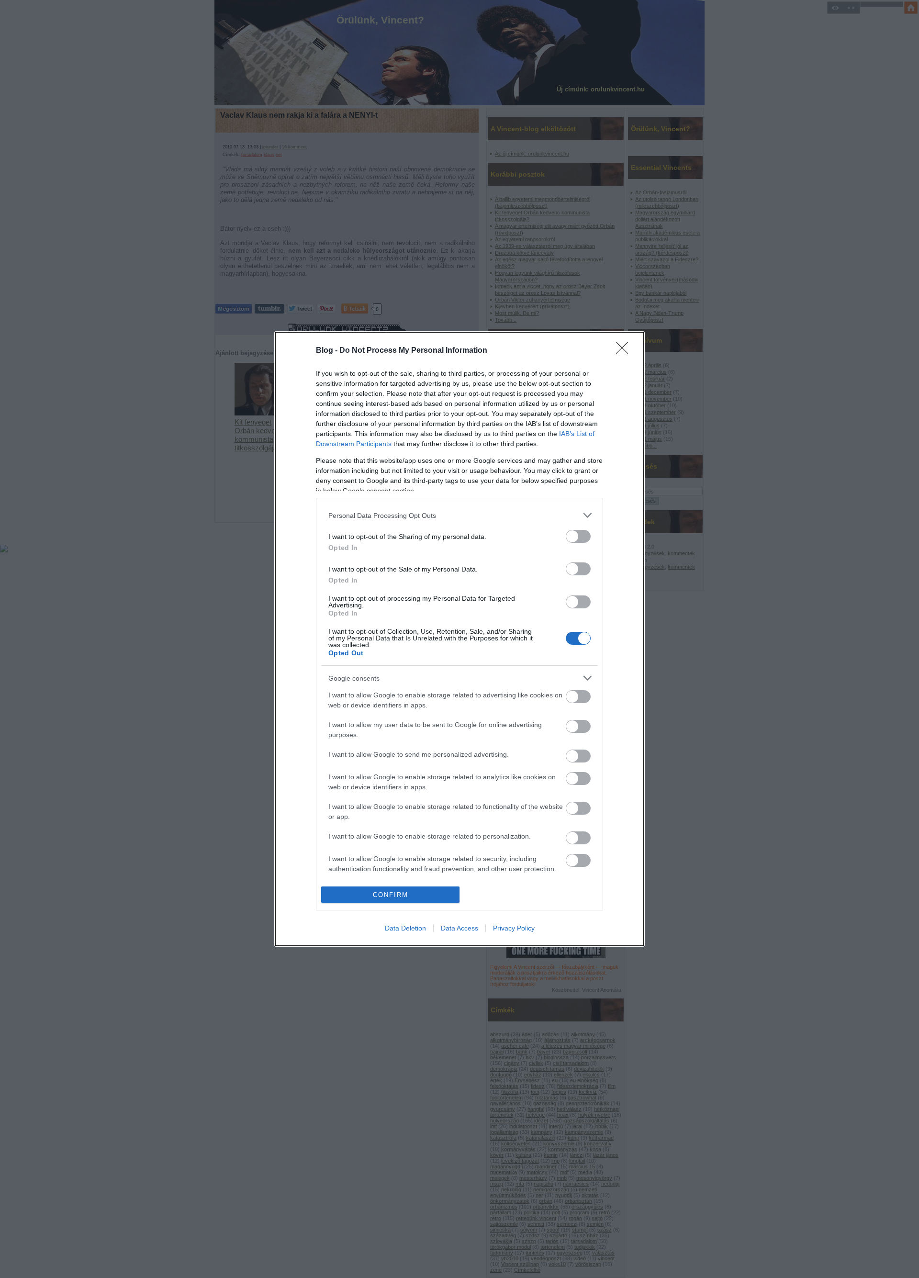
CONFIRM (390, 894)
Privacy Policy (514, 928)
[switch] (578, 536)
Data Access (459, 928)
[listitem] (459, 515)
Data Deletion (405, 928)
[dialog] (459, 639)
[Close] (625, 351)
